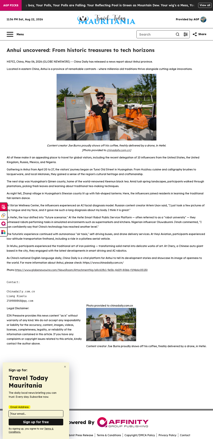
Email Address (19, 407)
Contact (185, 435)
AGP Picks (10, 5)
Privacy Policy (167, 435)
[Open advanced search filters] (186, 34)
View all (205, 5)
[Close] (65, 366)
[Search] (178, 34)
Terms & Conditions (109, 435)
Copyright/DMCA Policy (139, 435)
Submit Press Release (79, 435)
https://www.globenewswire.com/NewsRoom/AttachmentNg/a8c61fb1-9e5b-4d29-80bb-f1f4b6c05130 (81, 270)
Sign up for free (36, 422)
